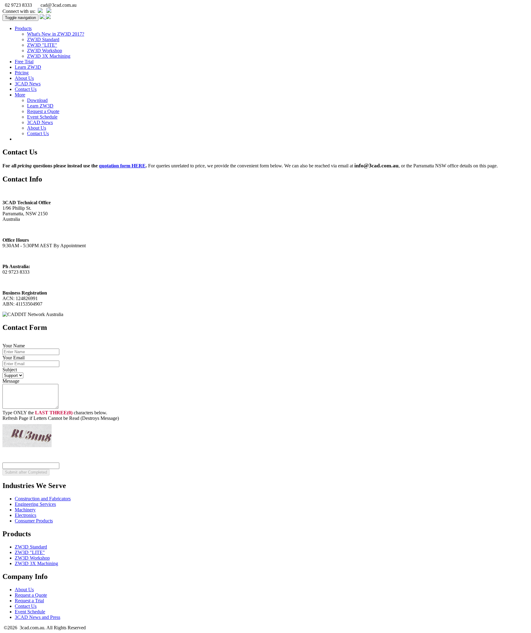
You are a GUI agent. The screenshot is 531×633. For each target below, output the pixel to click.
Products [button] (23, 28)
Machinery (25, 509)
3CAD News (28, 83)
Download (37, 100)
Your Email (13, 357)
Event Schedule (42, 116)
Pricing (22, 72)
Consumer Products (34, 520)
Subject (9, 369)
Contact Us (26, 89)
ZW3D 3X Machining (48, 56)
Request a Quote (43, 111)
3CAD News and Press (37, 617)
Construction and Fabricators (43, 498)
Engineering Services (35, 504)
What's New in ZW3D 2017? (55, 34)
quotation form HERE (122, 165)
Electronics (25, 515)
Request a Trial (29, 600)
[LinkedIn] (40, 11)
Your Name (13, 345)
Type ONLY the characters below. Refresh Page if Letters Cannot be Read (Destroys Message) (60, 415)
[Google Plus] (49, 11)
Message (10, 381)
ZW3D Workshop (44, 50)
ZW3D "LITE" (42, 45)
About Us (24, 78)
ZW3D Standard (43, 39)
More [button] (20, 94)
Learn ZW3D (28, 67)
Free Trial (24, 61)
